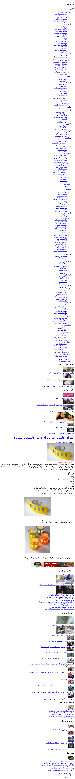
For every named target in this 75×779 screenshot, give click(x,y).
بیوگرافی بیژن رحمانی (67, 679)
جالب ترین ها (63, 55)
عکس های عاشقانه (61, 46)
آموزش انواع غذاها (61, 114)
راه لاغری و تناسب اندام (60, 98)
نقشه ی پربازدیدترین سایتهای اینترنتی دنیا (62, 729)
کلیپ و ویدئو (63, 38)
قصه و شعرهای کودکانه (60, 174)
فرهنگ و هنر (67, 153)
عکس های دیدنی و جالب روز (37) (64, 398)
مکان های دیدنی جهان (60, 136)
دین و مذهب (67, 146)
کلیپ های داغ (66, 34)
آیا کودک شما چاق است (67, 717)
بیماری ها (64, 101)
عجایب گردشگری (61, 132)
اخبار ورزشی (63, 91)
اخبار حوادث (63, 86)
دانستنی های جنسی (61, 77)
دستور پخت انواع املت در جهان (65, 600)
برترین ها (68, 187)
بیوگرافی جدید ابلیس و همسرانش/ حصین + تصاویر (59, 699)
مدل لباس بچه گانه (61, 19)
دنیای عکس (67, 39)
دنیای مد (64, 22)
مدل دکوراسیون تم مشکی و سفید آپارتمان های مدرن (58, 765)
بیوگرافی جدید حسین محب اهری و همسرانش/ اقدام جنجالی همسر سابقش (51, 672)
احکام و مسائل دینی (61, 148)
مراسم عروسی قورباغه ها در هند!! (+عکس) (61, 373)
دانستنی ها (64, 179)
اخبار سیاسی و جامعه (60, 88)
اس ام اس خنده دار (61, 65)
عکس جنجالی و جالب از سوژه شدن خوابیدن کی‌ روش (58, 658)
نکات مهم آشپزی (62, 122)
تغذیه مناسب (63, 103)
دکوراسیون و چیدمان (60, 139)
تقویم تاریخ (64, 93)
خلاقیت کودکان (62, 169)
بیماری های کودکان (61, 165)
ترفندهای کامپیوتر (61, 127)
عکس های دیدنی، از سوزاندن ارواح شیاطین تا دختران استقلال (55, 405)
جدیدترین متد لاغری (65, 773)
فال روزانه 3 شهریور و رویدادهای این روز (62, 607)
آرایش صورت (63, 26)
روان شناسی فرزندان (60, 170)
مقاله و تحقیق (63, 181)
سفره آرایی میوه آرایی (60, 117)
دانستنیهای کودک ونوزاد (60, 172)
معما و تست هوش (61, 70)
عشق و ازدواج (62, 79)
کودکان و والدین (66, 163)
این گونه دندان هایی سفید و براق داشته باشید (61, 712)
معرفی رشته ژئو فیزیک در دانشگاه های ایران (60, 749)
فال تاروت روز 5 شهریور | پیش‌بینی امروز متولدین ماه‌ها (57, 597)
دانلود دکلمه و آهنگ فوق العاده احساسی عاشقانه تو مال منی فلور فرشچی (52, 664)
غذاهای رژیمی (63, 119)
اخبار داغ (68, 83)
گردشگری (67, 131)
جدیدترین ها (67, 186)
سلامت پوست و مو (61, 31)
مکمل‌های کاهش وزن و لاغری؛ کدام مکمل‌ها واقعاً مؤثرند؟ (56, 602)
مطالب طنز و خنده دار (60, 58)
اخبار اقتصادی (63, 84)
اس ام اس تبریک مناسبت (59, 67)
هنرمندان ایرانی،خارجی (60, 158)
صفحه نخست (66, 184)
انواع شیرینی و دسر (61, 112)
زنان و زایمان (63, 81)
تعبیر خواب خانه (69, 736)
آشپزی (69, 110)
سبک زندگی (67, 138)
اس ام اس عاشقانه (61, 64)
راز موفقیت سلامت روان (59, 143)
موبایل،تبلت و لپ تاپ (60, 129)
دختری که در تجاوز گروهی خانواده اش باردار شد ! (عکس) (57, 647)
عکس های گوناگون (61, 48)
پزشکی (68, 96)
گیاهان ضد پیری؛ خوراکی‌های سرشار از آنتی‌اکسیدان (58, 603)
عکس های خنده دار (61, 43)
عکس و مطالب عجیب (60, 50)
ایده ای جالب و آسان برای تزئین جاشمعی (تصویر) (44, 437)
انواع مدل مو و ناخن (61, 29)
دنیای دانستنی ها (66, 175)
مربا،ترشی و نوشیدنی (60, 120)
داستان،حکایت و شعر (60, 72)
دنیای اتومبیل (63, 95)
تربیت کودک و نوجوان (60, 167)
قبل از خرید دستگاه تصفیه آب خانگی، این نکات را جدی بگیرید (56, 585)
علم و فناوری (63, 108)
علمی (69, 107)
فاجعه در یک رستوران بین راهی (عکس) (62, 625)
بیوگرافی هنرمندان (61, 157)
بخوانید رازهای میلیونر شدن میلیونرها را (62, 768)
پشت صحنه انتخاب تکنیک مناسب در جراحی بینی (59, 609)
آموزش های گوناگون (61, 177)
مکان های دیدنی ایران (60, 134)
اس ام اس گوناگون (61, 69)
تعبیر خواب (63, 74)
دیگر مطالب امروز (68, 574)
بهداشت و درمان (62, 100)
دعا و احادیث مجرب (61, 150)
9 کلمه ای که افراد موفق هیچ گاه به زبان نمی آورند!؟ (58, 763)
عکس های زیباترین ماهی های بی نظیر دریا (61, 641)
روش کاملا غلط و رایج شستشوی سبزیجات (61, 761)
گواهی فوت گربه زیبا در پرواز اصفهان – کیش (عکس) (58, 386)
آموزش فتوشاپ (62, 126)
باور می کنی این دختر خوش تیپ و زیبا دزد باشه (60, 379)
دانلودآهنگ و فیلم (62, 36)
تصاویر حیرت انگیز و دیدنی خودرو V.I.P (62, 635)
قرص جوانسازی (66, 776)
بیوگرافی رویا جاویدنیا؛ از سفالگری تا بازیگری (60, 595)
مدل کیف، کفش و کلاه (60, 21)
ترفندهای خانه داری (61, 144)
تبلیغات (68, 189)
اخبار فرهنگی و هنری (60, 155)
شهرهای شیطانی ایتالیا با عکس (65, 605)
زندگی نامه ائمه (62, 151)
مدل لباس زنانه (62, 15)
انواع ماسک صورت (61, 27)
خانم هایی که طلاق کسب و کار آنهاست (62, 766)
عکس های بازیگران (61, 41)
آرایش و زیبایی (66, 24)
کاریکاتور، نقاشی (62, 52)
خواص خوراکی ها (62, 115)
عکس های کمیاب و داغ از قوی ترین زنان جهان (60, 427)
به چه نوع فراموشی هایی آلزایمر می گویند (61, 711)
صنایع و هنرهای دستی (60, 162)
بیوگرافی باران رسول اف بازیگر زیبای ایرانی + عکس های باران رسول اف (52, 692)
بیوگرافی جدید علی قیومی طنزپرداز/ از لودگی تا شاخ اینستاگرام (55, 685)
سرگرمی (68, 53)
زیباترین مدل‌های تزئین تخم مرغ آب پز (62, 598)
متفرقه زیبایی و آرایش (60, 33)
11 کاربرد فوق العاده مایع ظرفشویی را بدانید (61, 770)
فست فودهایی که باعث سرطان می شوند (61, 716)
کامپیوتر (68, 124)
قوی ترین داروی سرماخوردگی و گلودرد (62, 714)
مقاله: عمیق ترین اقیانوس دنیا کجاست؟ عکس (60, 743)
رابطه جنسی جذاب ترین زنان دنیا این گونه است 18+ (58, 422)
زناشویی (68, 76)
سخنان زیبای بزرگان (61, 160)
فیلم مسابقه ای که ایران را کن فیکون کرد (61, 433)
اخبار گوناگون (63, 89)
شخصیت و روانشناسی (60, 62)
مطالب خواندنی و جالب (60, 57)
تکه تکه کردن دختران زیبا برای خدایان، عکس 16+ (59, 652)
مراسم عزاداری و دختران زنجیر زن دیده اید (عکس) (59, 411)
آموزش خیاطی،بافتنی (60, 141)
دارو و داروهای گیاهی (60, 105)
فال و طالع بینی (62, 60)
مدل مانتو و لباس (65, 12)
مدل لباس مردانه (62, 17)
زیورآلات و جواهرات (61, 14)
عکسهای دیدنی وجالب (60, 45)
